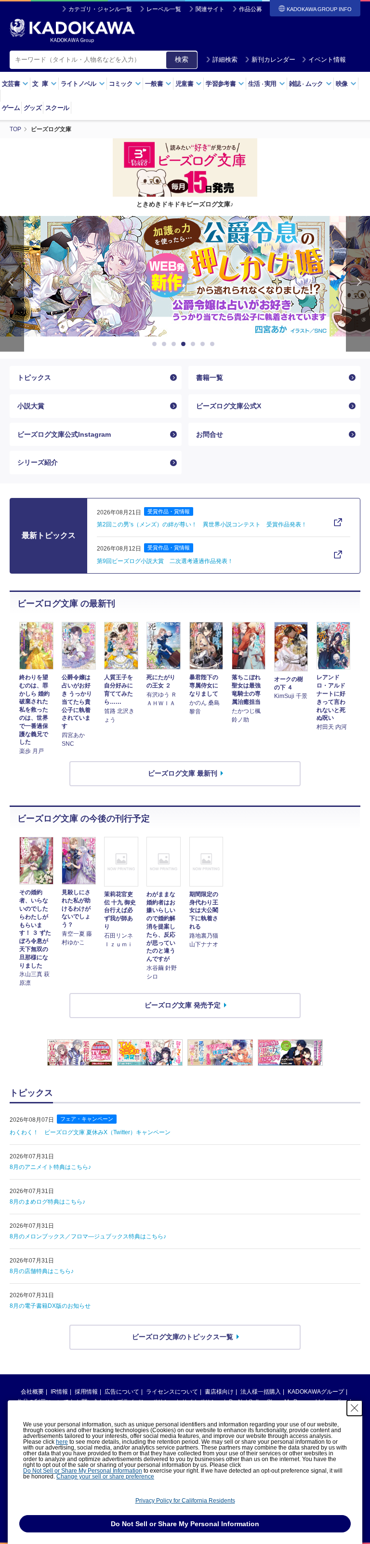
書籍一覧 (209, 377)
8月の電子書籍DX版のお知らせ (50, 1305)
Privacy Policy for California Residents (185, 1500)
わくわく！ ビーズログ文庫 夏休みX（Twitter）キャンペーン (90, 1132)
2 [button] (166, 344)
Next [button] (358, 283)
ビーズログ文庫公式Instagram (64, 434)
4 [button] (185, 344)
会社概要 (32, 1391)
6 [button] (204, 344)
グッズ (32, 107)
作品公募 (250, 9)
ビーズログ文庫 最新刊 (182, 773)
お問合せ (209, 434)
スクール (57, 107)
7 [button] (214, 344)
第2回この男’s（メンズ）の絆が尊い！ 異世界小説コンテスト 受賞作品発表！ (202, 524)
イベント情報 (327, 59)
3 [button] (175, 344)
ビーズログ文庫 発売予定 (183, 1005)
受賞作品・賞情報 (168, 511)
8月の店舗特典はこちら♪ (42, 1271)
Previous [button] (12, 283)
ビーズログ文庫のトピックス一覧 (182, 1337)
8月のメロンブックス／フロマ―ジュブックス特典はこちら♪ (88, 1236)
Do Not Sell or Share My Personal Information (82, 1471)
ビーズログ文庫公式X (228, 406)
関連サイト (210, 9)
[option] (192, 276)
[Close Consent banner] (354, 1408)
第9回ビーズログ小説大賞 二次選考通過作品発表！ (165, 561)
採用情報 (86, 1391)
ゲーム (11, 107)
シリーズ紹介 (37, 462)
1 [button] (156, 344)
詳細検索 (225, 59)
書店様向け (219, 1391)
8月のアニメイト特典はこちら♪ (50, 1167)
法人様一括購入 (260, 1391)
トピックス (34, 377)
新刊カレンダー (273, 59)
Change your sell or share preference (105, 1476)
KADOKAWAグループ (316, 1391)
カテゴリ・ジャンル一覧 (100, 9)
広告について (122, 1391)
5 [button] (194, 344)
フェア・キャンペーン (86, 1119)
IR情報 (59, 1391)
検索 (181, 59)
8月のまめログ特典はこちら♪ (47, 1201)
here (62, 1442)
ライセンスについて (172, 1391)
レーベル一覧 (163, 9)
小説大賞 (30, 406)
